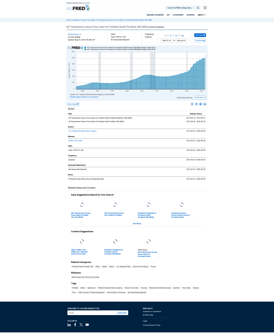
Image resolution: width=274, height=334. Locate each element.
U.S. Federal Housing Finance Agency (82, 131)
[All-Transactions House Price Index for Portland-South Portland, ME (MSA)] (148, 241)
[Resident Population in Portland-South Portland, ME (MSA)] (148, 205)
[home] (78, 7)
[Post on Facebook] (196, 104)
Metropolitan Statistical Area (160, 288)
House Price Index (88, 20)
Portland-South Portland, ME (82, 267)
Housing (144, 288)
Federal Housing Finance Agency (110, 288)
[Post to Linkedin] (204, 104)
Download (199, 40)
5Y (170, 36)
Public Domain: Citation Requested (91, 292)
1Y (165, 36)
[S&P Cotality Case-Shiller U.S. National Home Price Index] (82, 241)
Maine (104, 267)
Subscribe (122, 313)
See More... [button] (138, 224)
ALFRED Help (148, 315)
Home (68, 20)
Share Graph (72, 104)
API (168, 15)
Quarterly (176, 288)
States (111, 267)
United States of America (116, 292)
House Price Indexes (140, 267)
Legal (145, 321)
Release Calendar (155, 15)
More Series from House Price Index (85, 277)
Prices (153, 267)
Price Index (186, 288)
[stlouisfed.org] (78, 3)
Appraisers (91, 288)
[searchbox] (183, 8)
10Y (176, 36)
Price (74, 292)
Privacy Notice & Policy (151, 325)
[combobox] (183, 7)
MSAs (97, 267)
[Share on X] (192, 104)
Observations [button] (73, 34)
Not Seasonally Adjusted (137, 292)
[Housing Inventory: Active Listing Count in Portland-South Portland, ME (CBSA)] (182, 205)
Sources (191, 15)
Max (182, 36)
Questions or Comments (152, 311)
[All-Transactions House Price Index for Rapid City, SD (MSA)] (82, 205)
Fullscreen (199, 97)
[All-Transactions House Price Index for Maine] (115, 205)
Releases (76, 20)
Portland (75, 288)
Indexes (196, 288)
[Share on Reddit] (200, 104)
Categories (178, 15)
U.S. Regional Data (123, 267)
